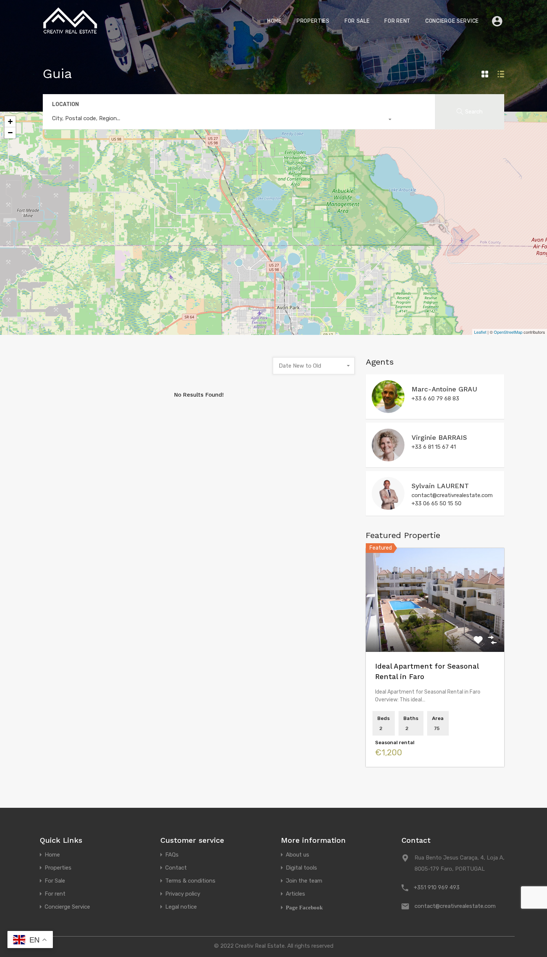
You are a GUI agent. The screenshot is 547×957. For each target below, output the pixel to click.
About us (297, 855)
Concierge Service (452, 21)
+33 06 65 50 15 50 (436, 503)
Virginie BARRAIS (439, 437)
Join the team (304, 881)
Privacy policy (182, 894)
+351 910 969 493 (437, 887)
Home (274, 21)
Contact (176, 868)
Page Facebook (304, 907)
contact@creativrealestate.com (452, 495)
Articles (295, 894)
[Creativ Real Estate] (71, 31)
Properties (313, 21)
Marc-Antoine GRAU (444, 389)
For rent (397, 21)
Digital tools (301, 868)
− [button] (10, 132)
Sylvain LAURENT (440, 486)
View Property (435, 631)
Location (65, 104)
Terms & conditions (190, 881)
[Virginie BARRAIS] (388, 458)
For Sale (357, 21)
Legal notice (181, 907)
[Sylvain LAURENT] (388, 506)
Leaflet (480, 332)
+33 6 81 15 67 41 (434, 447)
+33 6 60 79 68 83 (435, 398)
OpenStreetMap (508, 332)
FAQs (172, 855)
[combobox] (219, 120)
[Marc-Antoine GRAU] (388, 409)
